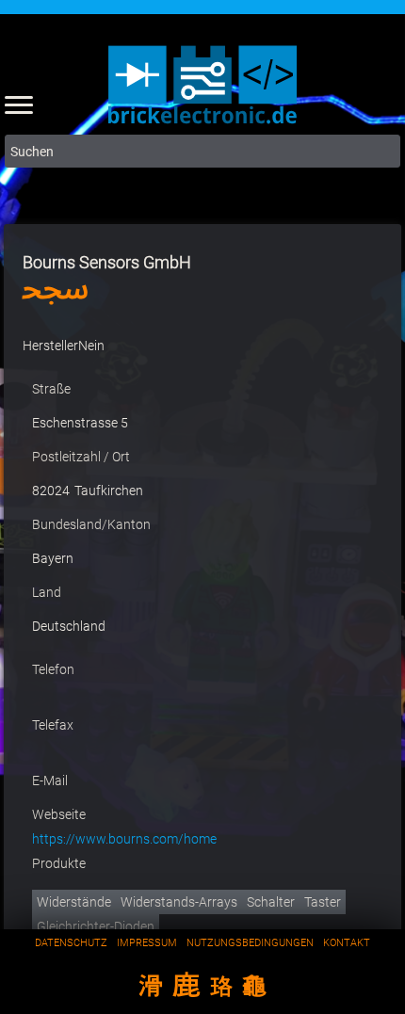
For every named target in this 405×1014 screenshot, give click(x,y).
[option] (74, 902)
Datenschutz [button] (71, 943)
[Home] (202, 127)
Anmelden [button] (386, 102)
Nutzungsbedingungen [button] (250, 943)
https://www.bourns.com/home (124, 838)
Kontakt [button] (346, 943)
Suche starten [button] (383, 151)
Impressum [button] (147, 943)
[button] (19, 103)
